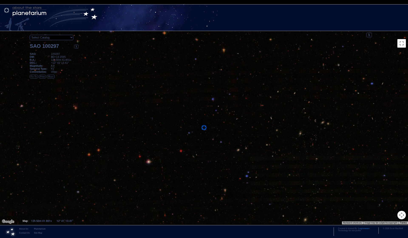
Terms (403, 223)
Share (51, 76)
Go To (34, 76)
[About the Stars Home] (204, 11)
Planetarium (39, 229)
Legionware (364, 228)
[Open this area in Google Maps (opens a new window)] (8, 221)
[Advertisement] (390, 97)
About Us (23, 229)
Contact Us (24, 233)
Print (42, 76)
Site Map (38, 233)
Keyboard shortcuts (352, 223)
